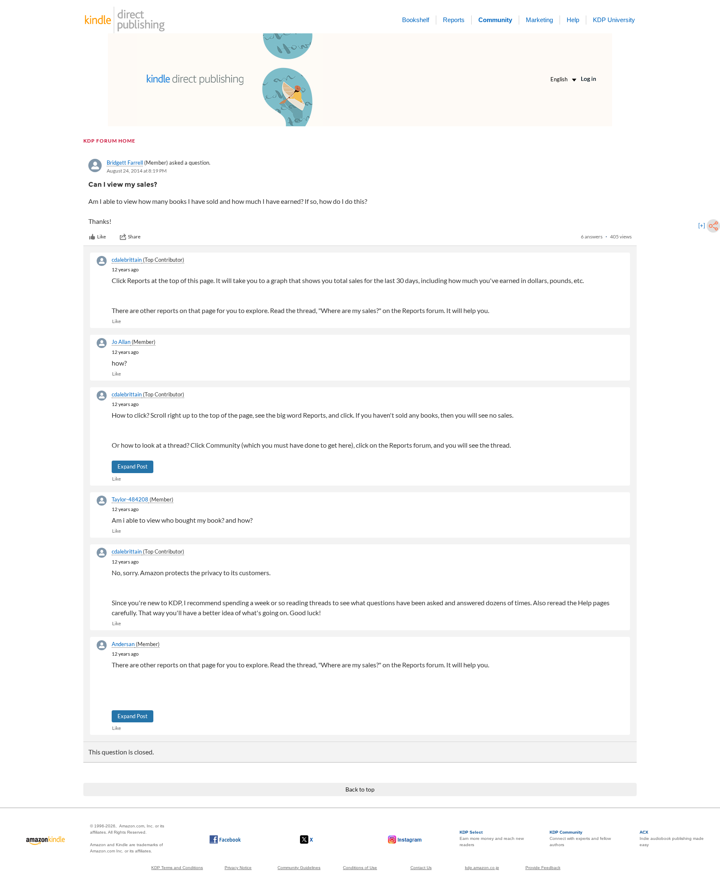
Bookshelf (415, 19)
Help (573, 19)
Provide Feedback (542, 867)
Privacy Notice (238, 867)
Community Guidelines (299, 867)
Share (134, 236)
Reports (454, 19)
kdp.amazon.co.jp (482, 867)
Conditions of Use (360, 867)
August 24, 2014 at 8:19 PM (137, 171)
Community (495, 19)
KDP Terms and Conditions (177, 867)
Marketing (539, 19)
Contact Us (421, 867)
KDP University (614, 19)
